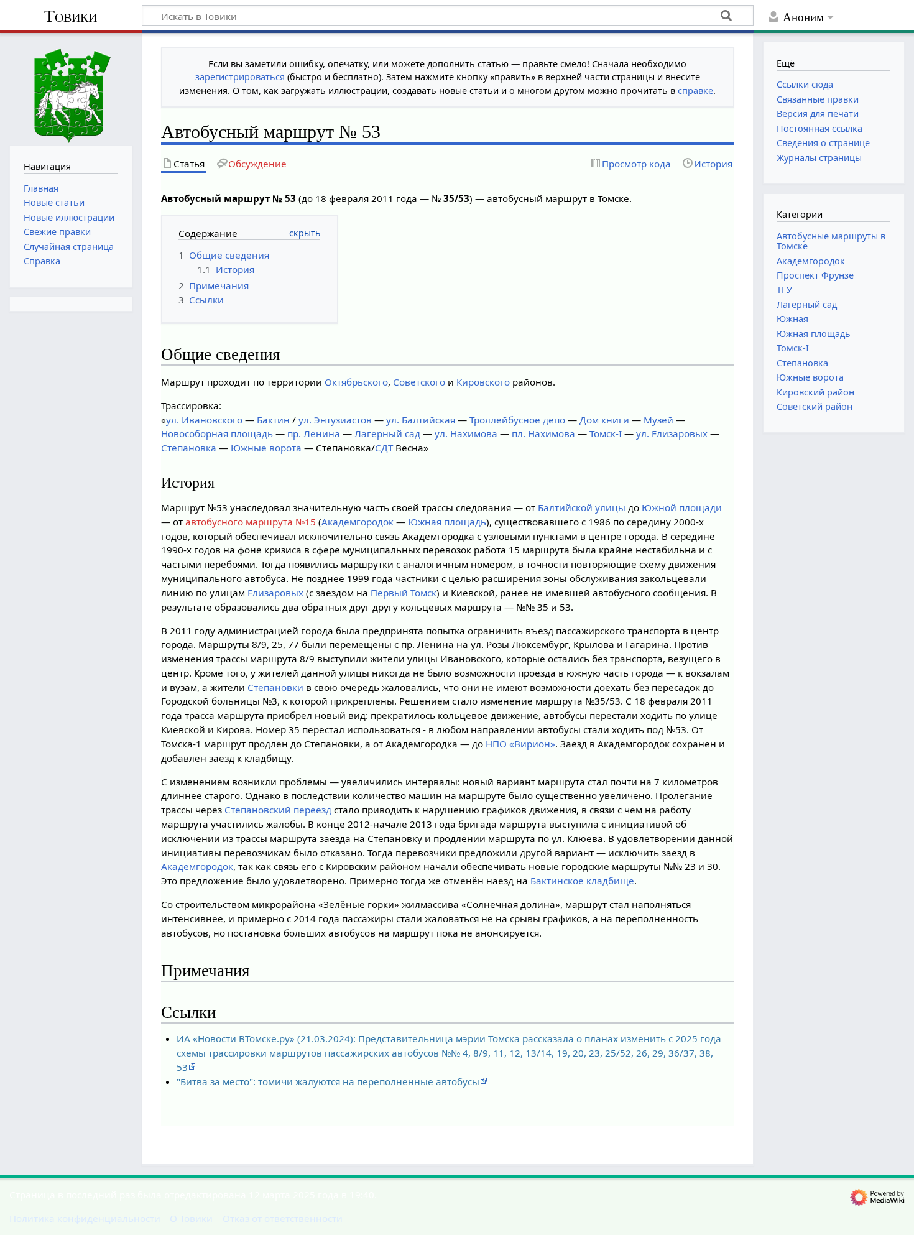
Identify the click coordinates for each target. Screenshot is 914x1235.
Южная (792, 319)
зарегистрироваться (240, 77)
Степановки (275, 687)
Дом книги (604, 420)
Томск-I (605, 433)
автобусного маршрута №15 (250, 522)
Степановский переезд (277, 809)
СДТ (384, 448)
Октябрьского (356, 382)
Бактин (273, 420)
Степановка (188, 448)
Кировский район (815, 392)
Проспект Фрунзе (815, 275)
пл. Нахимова (543, 433)
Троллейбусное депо (517, 420)
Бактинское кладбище (582, 880)
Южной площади (682, 507)
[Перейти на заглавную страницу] (70, 88)
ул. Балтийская (420, 420)
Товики (70, 15)
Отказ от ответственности (283, 1218)
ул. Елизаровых (672, 433)
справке (695, 90)
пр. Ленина (313, 433)
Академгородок (357, 522)
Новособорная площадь (217, 433)
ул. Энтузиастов (335, 420)
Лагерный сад (387, 433)
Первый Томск (403, 592)
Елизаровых (275, 592)
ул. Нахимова (466, 433)
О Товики (191, 1218)
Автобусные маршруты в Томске (831, 241)
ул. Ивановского (204, 420)
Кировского (483, 382)
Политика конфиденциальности (84, 1218)
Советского (419, 382)
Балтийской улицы (581, 507)
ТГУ (784, 289)
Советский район (814, 406)
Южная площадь (447, 522)
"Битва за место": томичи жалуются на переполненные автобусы (328, 1081)
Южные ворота (266, 448)
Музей (658, 420)
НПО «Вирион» (520, 744)
